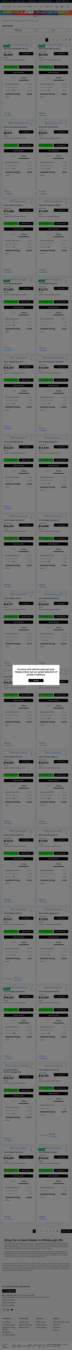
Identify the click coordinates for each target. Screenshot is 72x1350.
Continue (36, 680)
